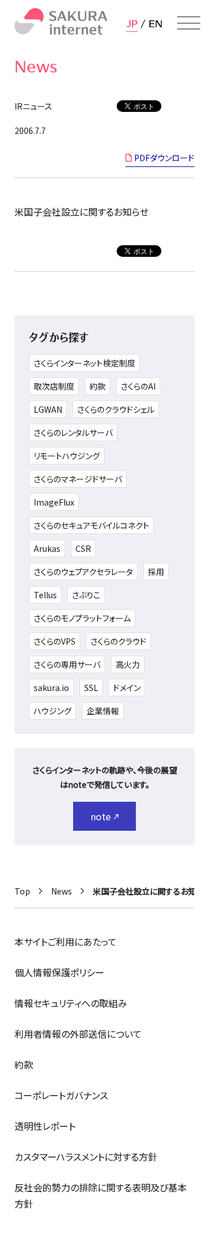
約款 (97, 386)
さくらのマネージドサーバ (78, 479)
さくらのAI (138, 386)
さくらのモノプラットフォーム (82, 618)
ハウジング (52, 711)
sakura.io (51, 687)
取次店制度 (54, 386)
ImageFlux (54, 502)
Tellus (45, 595)
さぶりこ (86, 595)
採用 (156, 571)
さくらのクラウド (118, 641)
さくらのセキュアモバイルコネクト (91, 525)
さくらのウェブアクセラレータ (83, 571)
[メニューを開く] (188, 23)
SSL (91, 687)
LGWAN (48, 409)
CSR (83, 548)
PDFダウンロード (164, 157)
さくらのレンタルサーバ (73, 432)
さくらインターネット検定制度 (84, 363)
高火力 (128, 664)
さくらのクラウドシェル (115, 409)
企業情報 (103, 711)
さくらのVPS (54, 641)
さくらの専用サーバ (67, 664)
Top (22, 891)
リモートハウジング (67, 455)
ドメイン (126, 687)
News (61, 891)
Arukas (47, 548)
